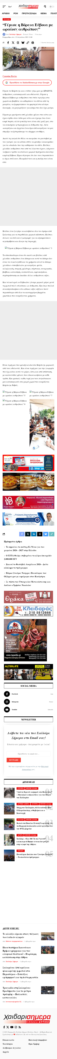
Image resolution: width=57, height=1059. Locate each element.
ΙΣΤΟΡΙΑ (21, 788)
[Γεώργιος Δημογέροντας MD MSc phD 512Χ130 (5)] (28, 518)
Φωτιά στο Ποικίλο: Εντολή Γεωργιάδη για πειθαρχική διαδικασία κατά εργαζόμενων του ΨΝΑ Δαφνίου (35, 826)
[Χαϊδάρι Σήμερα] (28, 6)
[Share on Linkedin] (33, 534)
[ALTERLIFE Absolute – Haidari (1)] (28, 671)
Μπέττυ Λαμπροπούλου (14, 941)
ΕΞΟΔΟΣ (21, 851)
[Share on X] (13, 42)
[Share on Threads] (18, 42)
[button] (5, 6)
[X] (8, 1027)
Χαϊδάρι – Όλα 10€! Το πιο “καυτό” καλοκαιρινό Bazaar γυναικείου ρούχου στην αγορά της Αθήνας (33, 841)
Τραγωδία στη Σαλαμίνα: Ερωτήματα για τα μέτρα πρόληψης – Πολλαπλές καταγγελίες (17, 992)
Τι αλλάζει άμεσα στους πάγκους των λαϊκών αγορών (21, 935)
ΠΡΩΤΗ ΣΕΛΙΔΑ (31, 788)
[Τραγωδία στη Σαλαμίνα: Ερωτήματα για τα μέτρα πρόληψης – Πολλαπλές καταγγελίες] (47, 990)
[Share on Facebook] (8, 42)
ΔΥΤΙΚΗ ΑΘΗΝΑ (23, 804)
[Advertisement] (28, 196)
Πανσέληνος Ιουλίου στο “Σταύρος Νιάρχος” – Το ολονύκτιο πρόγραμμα (35, 855)
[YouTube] (12, 1027)
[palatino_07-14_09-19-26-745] (28, 481)
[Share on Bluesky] (23, 42)
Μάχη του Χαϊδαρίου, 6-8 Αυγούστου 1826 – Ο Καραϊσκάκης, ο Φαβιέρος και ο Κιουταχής (34, 810)
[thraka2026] (28, 596)
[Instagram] (28, 702)
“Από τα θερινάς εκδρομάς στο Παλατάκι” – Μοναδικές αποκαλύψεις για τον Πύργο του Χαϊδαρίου (34, 795)
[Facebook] (28, 694)
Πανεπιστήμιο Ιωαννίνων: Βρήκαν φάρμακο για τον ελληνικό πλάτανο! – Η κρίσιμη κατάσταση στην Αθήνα (19, 952)
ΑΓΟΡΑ (20, 835)
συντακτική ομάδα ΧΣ (13, 1002)
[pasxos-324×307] (25, 639)
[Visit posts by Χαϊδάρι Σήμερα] (4, 34)
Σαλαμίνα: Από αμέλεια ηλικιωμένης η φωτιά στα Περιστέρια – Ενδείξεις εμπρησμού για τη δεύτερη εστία (20, 972)
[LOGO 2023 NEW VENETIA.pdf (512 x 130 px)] (28, 502)
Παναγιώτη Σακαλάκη (38, 1034)
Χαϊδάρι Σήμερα (15, 34)
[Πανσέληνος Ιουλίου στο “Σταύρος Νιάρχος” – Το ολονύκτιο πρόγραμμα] (9, 855)
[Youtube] (28, 709)
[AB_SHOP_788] (28, 462)
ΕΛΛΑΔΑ (7, 19)
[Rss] (20, 1027)
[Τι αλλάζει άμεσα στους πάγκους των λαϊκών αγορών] (47, 936)
